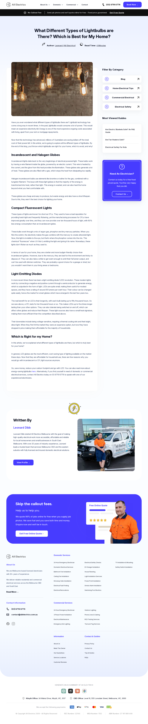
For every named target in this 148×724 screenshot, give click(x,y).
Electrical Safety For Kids (116, 147)
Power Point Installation (92, 581)
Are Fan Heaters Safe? (114, 140)
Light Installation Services (93, 576)
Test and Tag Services (92, 624)
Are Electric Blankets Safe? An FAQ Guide (120, 130)
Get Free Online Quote (30, 533)
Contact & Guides (92, 636)
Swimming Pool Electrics (93, 590)
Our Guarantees (59, 653)
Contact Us (88, 648)
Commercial (71, 5)
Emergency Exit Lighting (62, 624)
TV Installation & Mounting (124, 562)
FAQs (86, 657)
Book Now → (132, 4)
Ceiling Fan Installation (61, 576)
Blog (123, 79)
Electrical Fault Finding (61, 585)
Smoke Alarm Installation (93, 585)
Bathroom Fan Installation (62, 572)
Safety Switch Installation (123, 567)
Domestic (57, 5)
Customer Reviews (60, 662)
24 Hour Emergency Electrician (64, 562)
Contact (85, 5)
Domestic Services (62, 555)
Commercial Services (63, 603)
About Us (44, 5)
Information (59, 636)
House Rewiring (90, 572)
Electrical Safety (123, 107)
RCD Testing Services (92, 619)
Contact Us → (122, 194)
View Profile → (23, 462)
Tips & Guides (89, 653)
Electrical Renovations (61, 590)
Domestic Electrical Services (63, 567)
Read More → (12, 592)
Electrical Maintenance (61, 619)
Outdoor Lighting (90, 610)
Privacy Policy (89, 644)
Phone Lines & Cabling (92, 615)
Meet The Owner (59, 648)
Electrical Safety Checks (93, 562)
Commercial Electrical (123, 97)
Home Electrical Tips (123, 88)
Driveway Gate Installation (62, 581)
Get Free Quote (117, 13)
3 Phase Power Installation (63, 615)
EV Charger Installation (92, 567)
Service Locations (60, 657)
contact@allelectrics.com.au (24, 614)
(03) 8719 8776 (113, 4)
